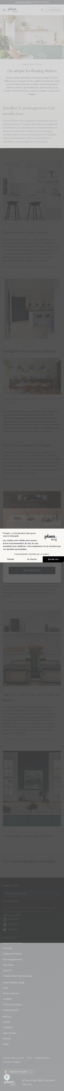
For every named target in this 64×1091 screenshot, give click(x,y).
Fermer (10, 559)
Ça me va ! (53, 559)
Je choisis (32, 559)
